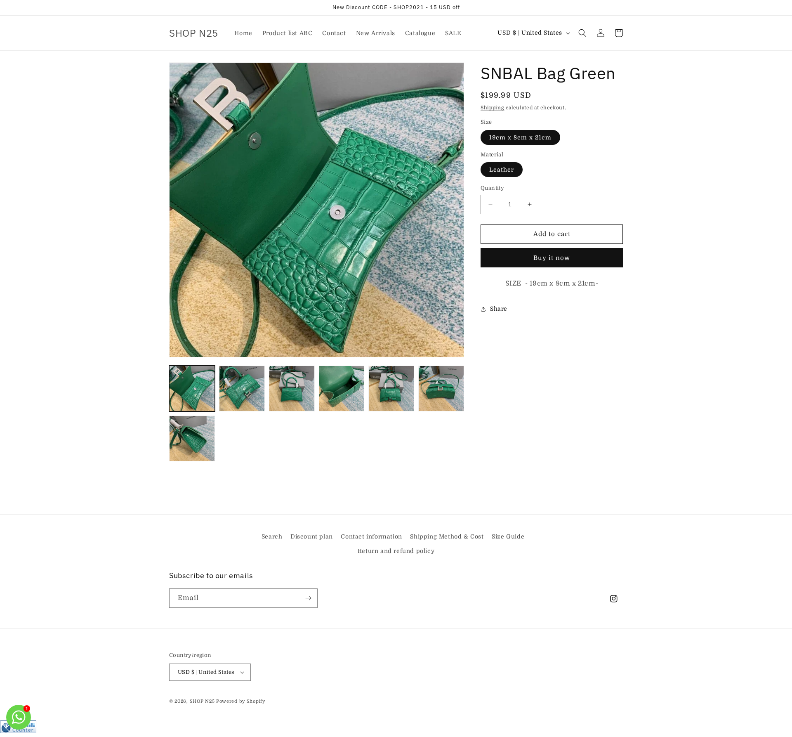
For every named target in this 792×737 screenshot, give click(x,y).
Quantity (492, 188)
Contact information (371, 536)
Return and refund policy (396, 551)
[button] (582, 33)
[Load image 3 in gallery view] (292, 388)
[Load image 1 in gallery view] (192, 388)
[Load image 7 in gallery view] (192, 438)
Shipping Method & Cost (446, 536)
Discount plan (311, 536)
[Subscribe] (308, 598)
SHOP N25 (202, 701)
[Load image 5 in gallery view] (391, 388)
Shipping (492, 108)
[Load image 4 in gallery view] (342, 388)
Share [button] (498, 308)
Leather (501, 169)
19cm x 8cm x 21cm (520, 137)
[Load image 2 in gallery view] (242, 388)
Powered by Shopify (240, 701)
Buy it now (551, 258)
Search (272, 536)
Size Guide (508, 536)
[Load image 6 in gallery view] (441, 388)
